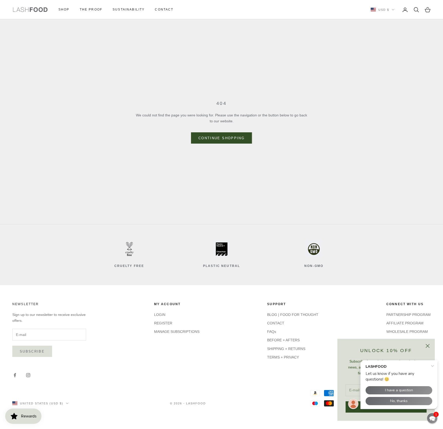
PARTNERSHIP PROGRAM (408, 315)
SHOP (63, 9)
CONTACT (164, 9)
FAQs (271, 332)
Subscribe (32, 351)
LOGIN (159, 315)
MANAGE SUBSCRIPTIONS (176, 332)
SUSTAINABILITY (129, 9)
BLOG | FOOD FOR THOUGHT (292, 315)
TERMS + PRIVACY (283, 357)
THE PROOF (91, 9)
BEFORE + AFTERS (283, 340)
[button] (432, 418)
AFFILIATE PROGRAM (405, 323)
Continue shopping (221, 138)
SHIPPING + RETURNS (286, 349)
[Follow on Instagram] (28, 375)
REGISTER (163, 323)
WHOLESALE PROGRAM (407, 332)
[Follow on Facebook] (14, 375)
